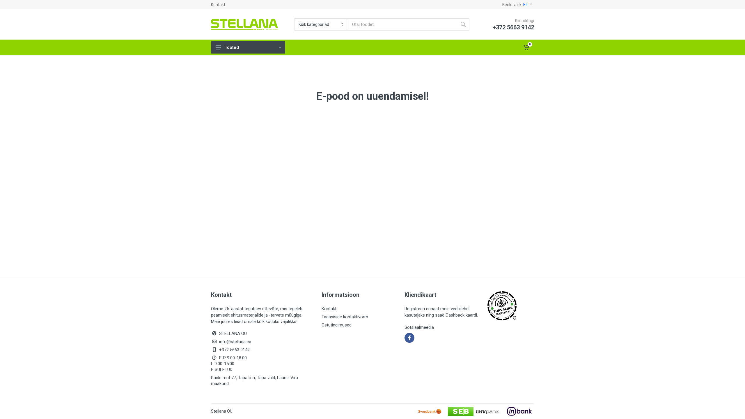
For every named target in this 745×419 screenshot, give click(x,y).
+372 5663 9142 (234, 349)
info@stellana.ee (235, 341)
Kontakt (218, 5)
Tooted (232, 47)
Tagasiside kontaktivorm (345, 316)
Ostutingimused (337, 325)
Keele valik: (515, 4)
